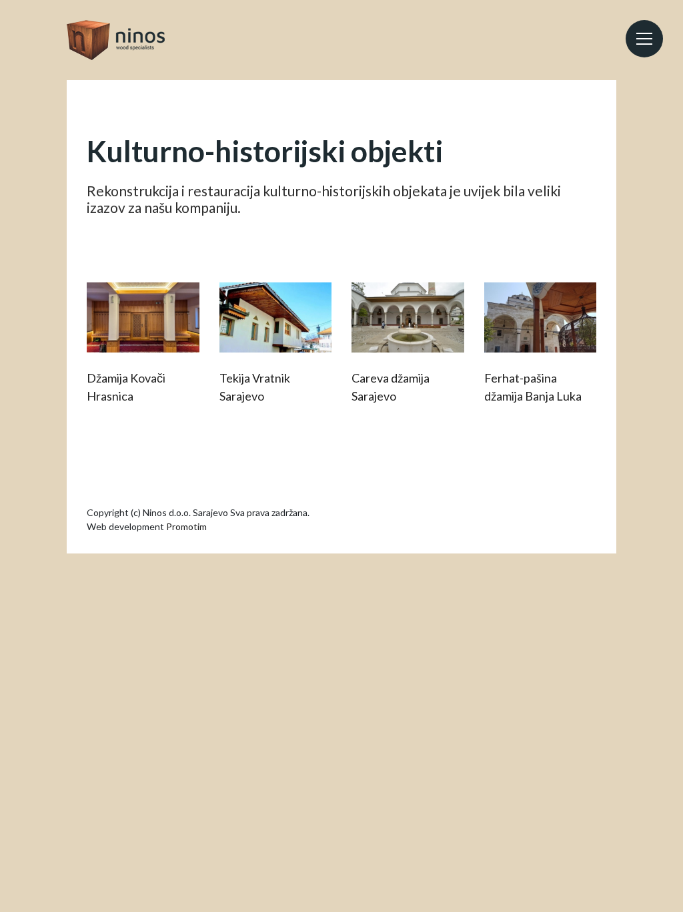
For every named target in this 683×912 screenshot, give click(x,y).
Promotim (186, 526)
